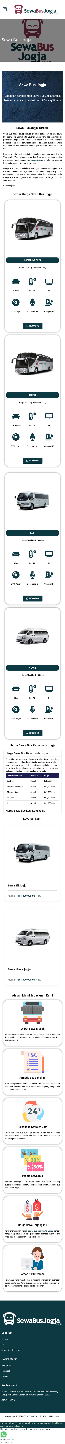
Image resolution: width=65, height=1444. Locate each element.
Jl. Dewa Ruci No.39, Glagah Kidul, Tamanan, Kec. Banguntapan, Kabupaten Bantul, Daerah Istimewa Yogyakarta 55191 (30, 1393)
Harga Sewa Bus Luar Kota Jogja (25, 810)
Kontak (5, 1339)
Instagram (6, 1365)
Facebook (6, 1370)
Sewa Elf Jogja (17, 885)
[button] (32, 753)
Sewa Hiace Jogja (19, 969)
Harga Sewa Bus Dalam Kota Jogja (27, 753)
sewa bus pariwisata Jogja (40, 1231)
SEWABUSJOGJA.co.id (32, 1416)
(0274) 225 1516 (8, 1400)
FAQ (3, 1344)
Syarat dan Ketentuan (11, 1350)
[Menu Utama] (5, 9)
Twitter (5, 1376)
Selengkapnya (9, 186)
